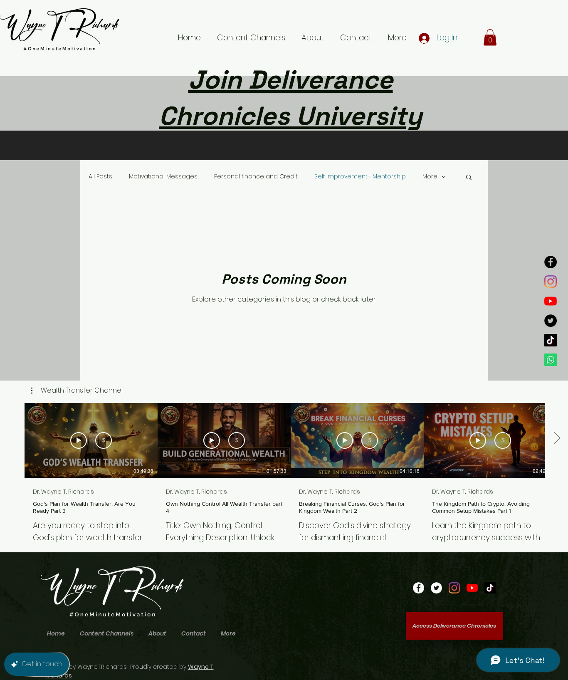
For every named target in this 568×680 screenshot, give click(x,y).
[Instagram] (550, 281)
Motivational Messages (163, 177)
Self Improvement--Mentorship (360, 177)
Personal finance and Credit (256, 177)
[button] (490, 37)
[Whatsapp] (550, 360)
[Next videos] (556, 438)
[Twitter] (550, 320)
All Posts (100, 177)
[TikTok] (550, 340)
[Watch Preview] (78, 440)
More (429, 177)
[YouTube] (550, 301)
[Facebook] (550, 262)
